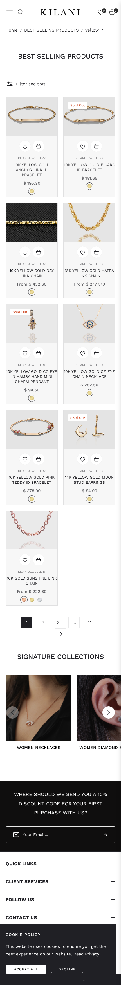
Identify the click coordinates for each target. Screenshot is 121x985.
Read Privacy (86, 954)
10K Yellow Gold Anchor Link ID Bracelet (32, 169)
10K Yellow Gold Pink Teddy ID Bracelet (32, 480)
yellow (92, 30)
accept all (26, 969)
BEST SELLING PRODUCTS (51, 30)
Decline (67, 969)
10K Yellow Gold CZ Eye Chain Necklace (89, 374)
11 (89, 622)
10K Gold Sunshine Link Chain (32, 580)
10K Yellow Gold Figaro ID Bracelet (89, 167)
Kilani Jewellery (32, 158)
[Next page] (60, 633)
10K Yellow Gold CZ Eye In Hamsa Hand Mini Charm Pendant (31, 376)
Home (12, 30)
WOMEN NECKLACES (38, 747)
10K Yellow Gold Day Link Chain (32, 273)
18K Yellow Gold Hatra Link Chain (89, 273)
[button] (108, 712)
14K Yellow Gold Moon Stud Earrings (89, 480)
